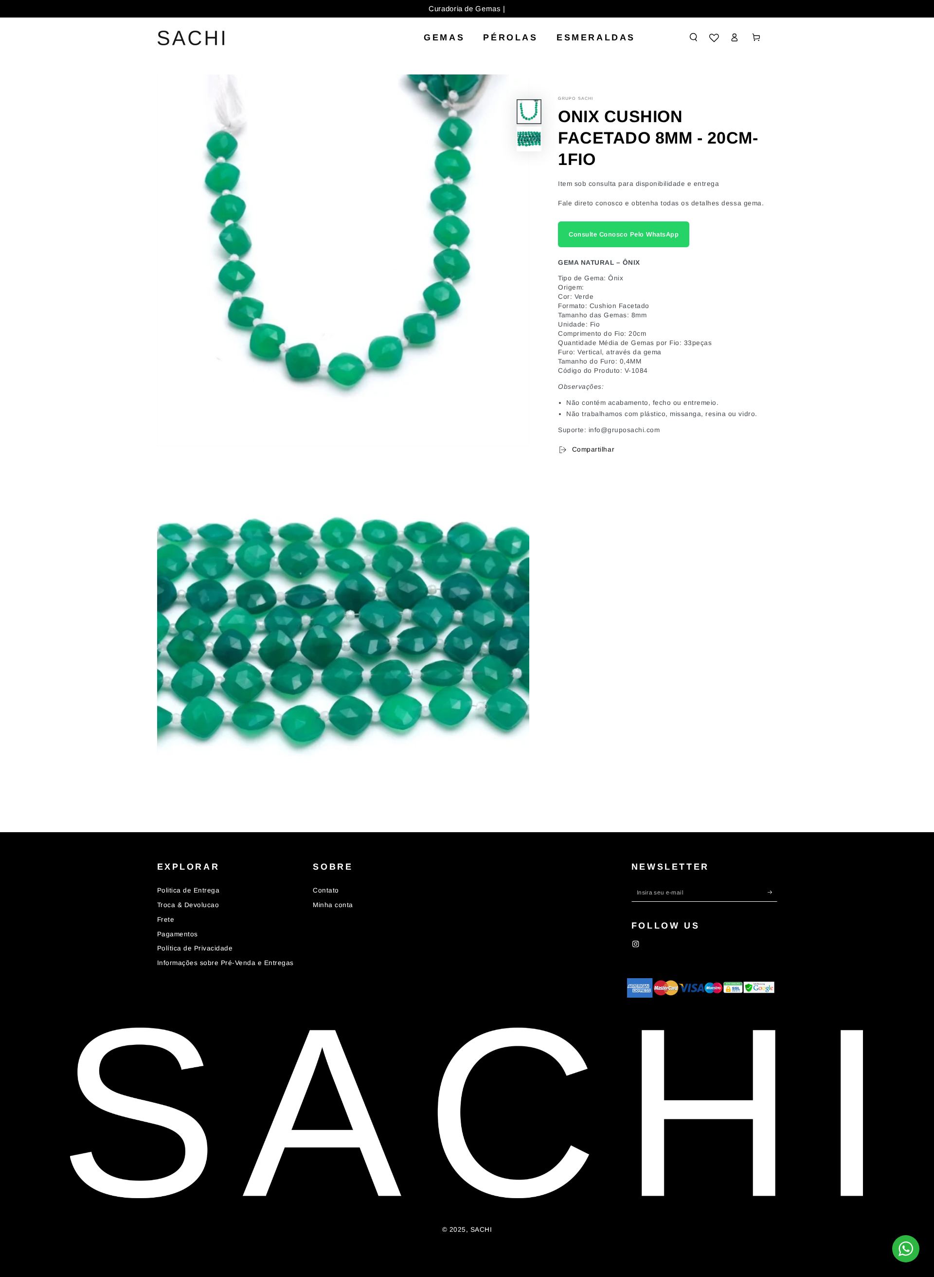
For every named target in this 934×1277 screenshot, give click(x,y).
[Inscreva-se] (772, 892)
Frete (166, 919)
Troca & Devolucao (188, 905)
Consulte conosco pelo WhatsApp (624, 234)
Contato (326, 890)
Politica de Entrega (188, 890)
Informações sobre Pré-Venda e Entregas (225, 963)
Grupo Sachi (575, 98)
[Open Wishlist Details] (714, 38)
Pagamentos (177, 934)
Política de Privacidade (195, 948)
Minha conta (333, 905)
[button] (693, 37)
